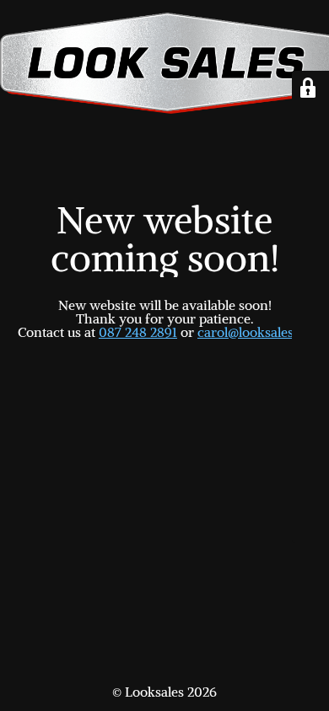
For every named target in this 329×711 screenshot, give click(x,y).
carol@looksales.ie (252, 331)
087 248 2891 (138, 331)
